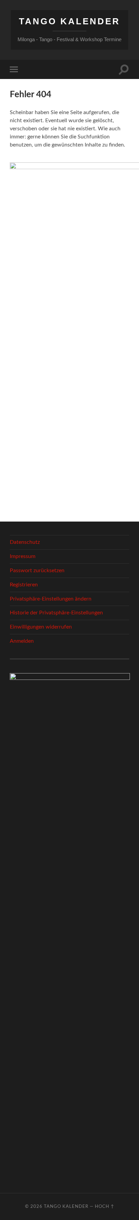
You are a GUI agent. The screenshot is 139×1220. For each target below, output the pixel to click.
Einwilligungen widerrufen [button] (41, 627)
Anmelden (22, 641)
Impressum (22, 556)
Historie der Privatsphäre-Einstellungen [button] (56, 612)
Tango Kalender (69, 21)
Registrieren (24, 584)
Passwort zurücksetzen (37, 570)
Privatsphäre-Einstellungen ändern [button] (50, 599)
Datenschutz (25, 542)
